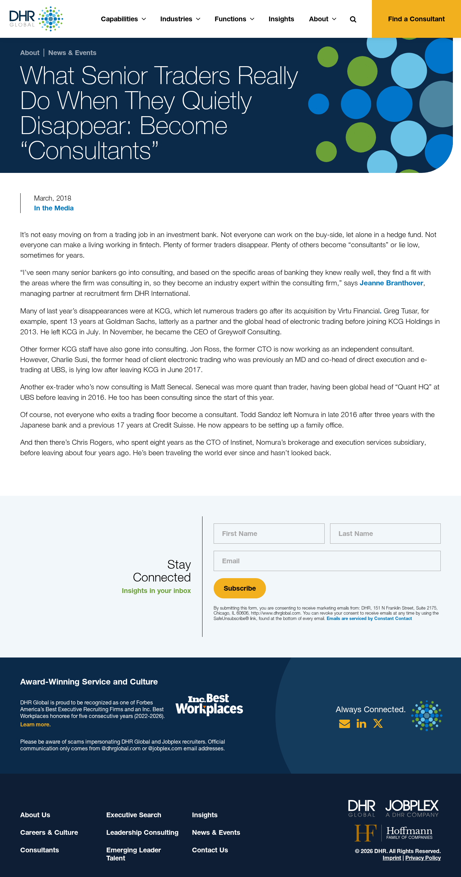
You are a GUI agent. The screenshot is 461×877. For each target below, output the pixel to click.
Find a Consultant (416, 19)
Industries (176, 19)
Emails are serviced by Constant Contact (369, 618)
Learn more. (35, 724)
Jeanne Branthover (391, 282)
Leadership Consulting (142, 832)
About (318, 19)
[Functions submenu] (252, 18)
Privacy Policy (423, 857)
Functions (230, 19)
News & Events (216, 832)
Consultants (39, 850)
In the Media (54, 208)
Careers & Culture (49, 832)
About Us (35, 814)
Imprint (392, 857)
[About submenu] (334, 18)
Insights (281, 19)
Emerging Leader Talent (133, 854)
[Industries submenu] (198, 18)
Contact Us (210, 850)
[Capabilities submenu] (144, 18)
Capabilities (119, 19)
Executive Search (133, 814)
